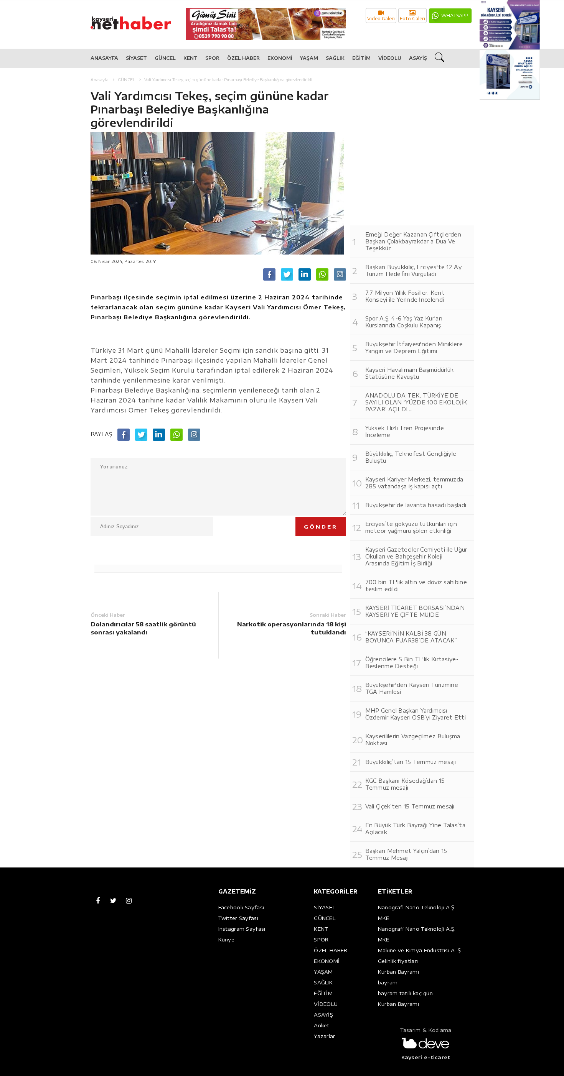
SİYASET (136, 58)
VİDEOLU (389, 58)
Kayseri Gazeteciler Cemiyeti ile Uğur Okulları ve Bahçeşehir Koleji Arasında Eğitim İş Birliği (416, 556)
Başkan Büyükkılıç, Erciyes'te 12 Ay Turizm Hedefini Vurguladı (413, 270)
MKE (383, 918)
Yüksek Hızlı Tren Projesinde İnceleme (404, 431)
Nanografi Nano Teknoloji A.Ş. (417, 907)
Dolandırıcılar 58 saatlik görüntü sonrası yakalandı (143, 628)
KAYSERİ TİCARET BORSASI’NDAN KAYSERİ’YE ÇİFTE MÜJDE (415, 611)
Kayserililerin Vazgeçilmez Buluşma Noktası (412, 739)
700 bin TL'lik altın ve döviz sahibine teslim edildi (416, 585)
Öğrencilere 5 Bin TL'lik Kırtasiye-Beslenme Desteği (412, 662)
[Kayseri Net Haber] (138, 19)
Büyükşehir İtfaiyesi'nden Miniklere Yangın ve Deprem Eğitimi (414, 347)
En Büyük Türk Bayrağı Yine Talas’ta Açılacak (415, 828)
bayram (388, 982)
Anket (322, 1025)
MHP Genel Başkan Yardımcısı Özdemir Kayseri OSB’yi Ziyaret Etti (415, 714)
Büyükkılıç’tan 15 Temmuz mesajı (410, 762)
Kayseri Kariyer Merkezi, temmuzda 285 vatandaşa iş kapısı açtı (414, 483)
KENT (190, 58)
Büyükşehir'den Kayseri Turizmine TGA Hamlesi (411, 688)
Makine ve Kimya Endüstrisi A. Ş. (420, 950)
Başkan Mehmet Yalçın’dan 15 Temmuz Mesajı (406, 854)
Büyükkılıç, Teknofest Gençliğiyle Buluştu (411, 457)
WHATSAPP (454, 15)
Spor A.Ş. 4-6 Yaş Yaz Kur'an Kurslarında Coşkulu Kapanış (403, 322)
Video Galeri (381, 18)
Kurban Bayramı (398, 972)
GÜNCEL (165, 58)
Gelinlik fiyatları (398, 961)
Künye (226, 939)
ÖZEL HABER (243, 58)
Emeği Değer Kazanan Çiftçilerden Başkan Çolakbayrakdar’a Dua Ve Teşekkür (413, 241)
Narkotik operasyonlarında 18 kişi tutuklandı (291, 628)
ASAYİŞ (418, 58)
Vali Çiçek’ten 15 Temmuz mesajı (410, 806)
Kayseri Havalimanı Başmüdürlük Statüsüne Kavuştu (409, 373)
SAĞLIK (335, 58)
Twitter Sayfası (238, 918)
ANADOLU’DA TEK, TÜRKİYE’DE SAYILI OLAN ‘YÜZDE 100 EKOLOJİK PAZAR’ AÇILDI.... (416, 402)
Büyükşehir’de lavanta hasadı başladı (416, 505)
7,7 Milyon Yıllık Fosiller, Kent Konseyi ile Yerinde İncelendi (405, 296)
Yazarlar (324, 1036)
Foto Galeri (412, 18)
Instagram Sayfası (242, 929)
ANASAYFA (104, 58)
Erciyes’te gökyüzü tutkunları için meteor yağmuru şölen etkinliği (411, 527)
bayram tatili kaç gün (405, 993)
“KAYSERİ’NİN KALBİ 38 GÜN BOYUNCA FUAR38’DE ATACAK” (411, 637)
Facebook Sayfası (241, 907)
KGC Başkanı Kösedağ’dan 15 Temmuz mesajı (405, 784)
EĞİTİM (361, 58)
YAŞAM (309, 58)
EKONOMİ (279, 58)
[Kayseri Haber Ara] (440, 58)
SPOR (212, 58)
